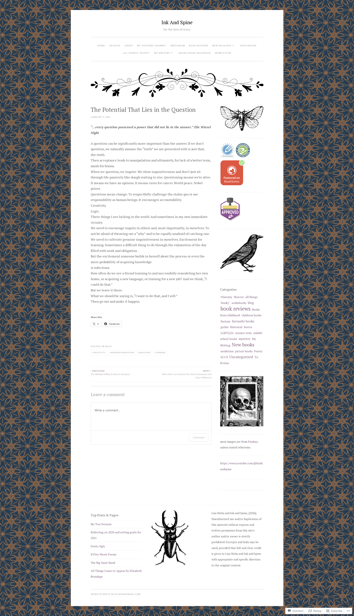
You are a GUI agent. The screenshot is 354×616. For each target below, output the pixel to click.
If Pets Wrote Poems (103, 554)
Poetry (258, 351)
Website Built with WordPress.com (115, 594)
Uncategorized (241, 357)
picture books (244, 351)
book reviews (198, 45)
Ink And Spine (177, 22)
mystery (244, 339)
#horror (239, 297)
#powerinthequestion (122, 352)
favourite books (243, 321)
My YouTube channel (151, 45)
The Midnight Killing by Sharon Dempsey (110, 372)
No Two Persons (101, 524)
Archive (114, 45)
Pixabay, (253, 441)
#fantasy (226, 297)
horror (248, 327)
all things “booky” (136, 52)
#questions (144, 352)
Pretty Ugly (98, 546)
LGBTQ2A (227, 333)
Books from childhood (195, 52)
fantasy (225, 321)
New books (243, 344)
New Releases (221, 45)
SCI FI (224, 357)
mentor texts (243, 333)
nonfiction (223, 52)
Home (101, 45)
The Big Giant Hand (103, 563)
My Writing (162, 52)
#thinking (160, 352)
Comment (198, 437)
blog (108, 346)
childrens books (251, 315)
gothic (225, 327)
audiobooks (248, 45)
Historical (236, 327)
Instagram (177, 45)
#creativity (99, 352)
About (128, 45)
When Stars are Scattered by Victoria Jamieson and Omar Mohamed (186, 374)
